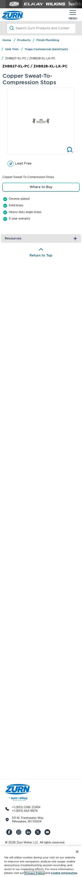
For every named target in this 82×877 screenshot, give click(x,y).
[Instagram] (19, 832)
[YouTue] (48, 832)
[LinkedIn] (29, 832)
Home (7, 40)
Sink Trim (12, 49)
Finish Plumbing (47, 40)
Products (23, 40)
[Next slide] (77, 120)
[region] (41, 861)
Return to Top (41, 255)
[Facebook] (10, 832)
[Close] (77, 851)
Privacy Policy (34, 872)
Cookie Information (64, 872)
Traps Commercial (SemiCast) (46, 49)
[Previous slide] (4, 120)
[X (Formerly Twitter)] (39, 832)
